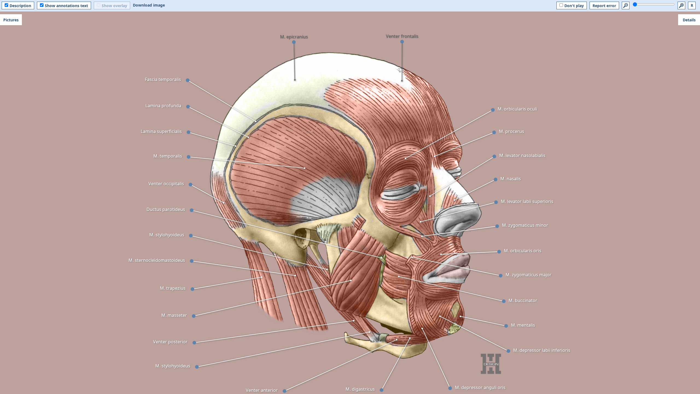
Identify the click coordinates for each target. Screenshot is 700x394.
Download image (149, 5)
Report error (604, 5)
